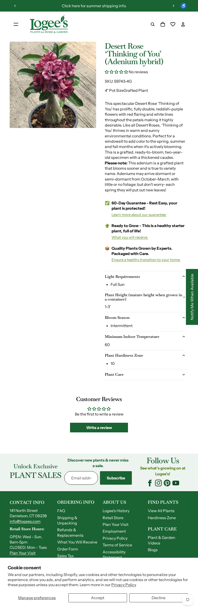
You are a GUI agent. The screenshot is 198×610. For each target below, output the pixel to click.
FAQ (61, 510)
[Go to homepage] (49, 24)
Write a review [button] (99, 427)
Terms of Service (117, 545)
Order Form (67, 549)
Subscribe (116, 478)
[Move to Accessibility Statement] (183, 6)
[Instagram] (158, 483)
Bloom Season (117, 317)
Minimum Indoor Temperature (132, 336)
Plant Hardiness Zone (124, 355)
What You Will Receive (77, 542)
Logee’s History (116, 510)
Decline (158, 597)
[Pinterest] (167, 483)
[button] (117, 71)
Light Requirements (122, 276)
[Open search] (152, 24)
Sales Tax (65, 555)
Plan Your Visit (22, 552)
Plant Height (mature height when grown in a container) (143, 297)
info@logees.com (25, 521)
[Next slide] (173, 5)
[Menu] (16, 24)
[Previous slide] (15, 5)
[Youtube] (175, 483)
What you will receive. (130, 237)
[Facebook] (149, 483)
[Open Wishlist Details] (173, 24)
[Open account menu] (183, 24)
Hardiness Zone (162, 517)
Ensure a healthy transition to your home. (146, 259)
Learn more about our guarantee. (139, 214)
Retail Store (113, 517)
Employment (114, 531)
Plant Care (114, 374)
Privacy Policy (123, 584)
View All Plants (161, 510)
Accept (97, 597)
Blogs (153, 549)
